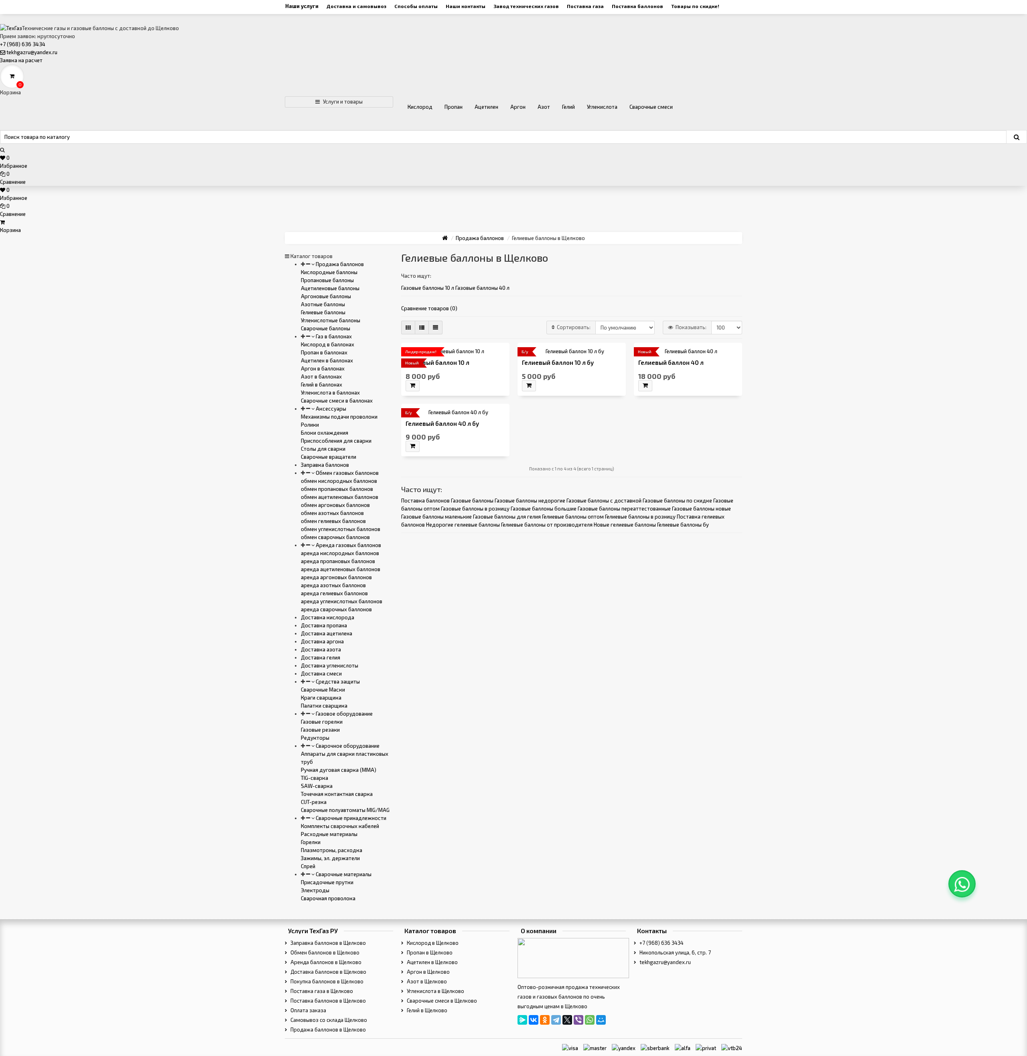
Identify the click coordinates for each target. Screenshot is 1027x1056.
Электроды (315, 890)
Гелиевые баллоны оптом (573, 516)
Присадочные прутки (327, 882)
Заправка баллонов (325, 465)
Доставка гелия (320, 657)
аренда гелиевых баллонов (334, 593)
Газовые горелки (322, 721)
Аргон (518, 107)
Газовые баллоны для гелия (507, 516)
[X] (567, 1020)
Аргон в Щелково (428, 972)
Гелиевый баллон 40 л (671, 362)
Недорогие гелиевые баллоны (463, 524)
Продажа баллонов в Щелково (327, 1029)
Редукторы (315, 738)
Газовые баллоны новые (701, 508)
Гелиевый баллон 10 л (437, 362)
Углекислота (602, 107)
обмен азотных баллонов (332, 513)
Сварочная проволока (328, 898)
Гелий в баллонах (321, 384)
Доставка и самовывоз (356, 6)
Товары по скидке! (695, 6)
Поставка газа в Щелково (321, 991)
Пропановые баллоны (327, 280)
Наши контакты (465, 6)
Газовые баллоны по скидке (677, 500)
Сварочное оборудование (347, 746)
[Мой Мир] (601, 1020)
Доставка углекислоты (329, 665)
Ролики (310, 424)
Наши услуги (302, 6)
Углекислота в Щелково (435, 991)
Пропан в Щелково (429, 952)
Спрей (308, 866)
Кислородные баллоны (329, 272)
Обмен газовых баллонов (347, 473)
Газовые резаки (320, 729)
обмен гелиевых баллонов (333, 521)
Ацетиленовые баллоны (330, 288)
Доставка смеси (321, 673)
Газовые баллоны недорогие (530, 500)
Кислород (420, 107)
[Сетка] (408, 327)
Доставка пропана (324, 625)
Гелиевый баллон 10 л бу (558, 362)
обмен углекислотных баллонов (340, 529)
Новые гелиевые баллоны (625, 524)
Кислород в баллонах (327, 344)
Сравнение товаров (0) (429, 308)
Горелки (311, 842)
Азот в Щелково (426, 981)
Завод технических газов (526, 6)
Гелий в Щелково (426, 1010)
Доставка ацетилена (326, 633)
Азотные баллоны (323, 304)
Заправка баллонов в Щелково (327, 943)
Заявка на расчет (21, 60)
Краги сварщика (321, 697)
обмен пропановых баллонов (337, 489)
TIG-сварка (314, 778)
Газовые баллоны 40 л (482, 288)
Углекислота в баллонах (330, 392)
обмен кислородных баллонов (339, 481)
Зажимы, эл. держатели (330, 858)
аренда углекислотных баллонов (341, 601)
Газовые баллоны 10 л (427, 288)
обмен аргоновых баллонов (335, 505)
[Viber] (578, 1020)
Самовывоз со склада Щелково (328, 1020)
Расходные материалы (329, 834)
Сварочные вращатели (328, 457)
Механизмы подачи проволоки (339, 416)
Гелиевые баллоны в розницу (640, 516)
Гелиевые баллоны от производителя (547, 524)
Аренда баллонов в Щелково (325, 962)
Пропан (453, 107)
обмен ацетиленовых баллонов (339, 497)
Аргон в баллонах (323, 368)
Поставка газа (585, 6)
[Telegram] (556, 1020)
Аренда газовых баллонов (348, 545)
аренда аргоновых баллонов (336, 577)
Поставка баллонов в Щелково (327, 1000)
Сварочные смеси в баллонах (337, 400)
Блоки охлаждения (324, 432)
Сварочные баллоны (325, 328)
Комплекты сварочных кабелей (340, 826)
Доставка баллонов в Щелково (327, 972)
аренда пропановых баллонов (338, 561)
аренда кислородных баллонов (340, 553)
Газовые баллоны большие (543, 508)
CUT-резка (314, 802)
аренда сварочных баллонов (336, 609)
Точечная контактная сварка (337, 794)
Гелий (568, 107)
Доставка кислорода (327, 617)
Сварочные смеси (651, 107)
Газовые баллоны (472, 500)
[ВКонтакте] (533, 1020)
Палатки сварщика (324, 705)
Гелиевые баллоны (323, 312)
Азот (544, 107)
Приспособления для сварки (336, 440)
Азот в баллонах (321, 376)
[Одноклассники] (545, 1020)
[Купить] (413, 385)
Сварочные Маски (323, 689)
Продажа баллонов (339, 264)
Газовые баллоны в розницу (475, 508)
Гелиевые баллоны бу (683, 524)
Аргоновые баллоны (326, 296)
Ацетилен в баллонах (327, 360)
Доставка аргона (322, 641)
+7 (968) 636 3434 (22, 44)
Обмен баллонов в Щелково (324, 952)
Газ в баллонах (333, 336)
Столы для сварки (323, 449)
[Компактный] (435, 327)
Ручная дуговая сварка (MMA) (338, 770)
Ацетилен (486, 107)
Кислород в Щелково (432, 943)
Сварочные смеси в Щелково (441, 1000)
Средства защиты (337, 681)
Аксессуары (330, 408)
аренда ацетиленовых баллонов (340, 569)
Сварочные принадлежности (350, 818)
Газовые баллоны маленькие (436, 516)
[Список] (422, 327)
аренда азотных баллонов (333, 585)
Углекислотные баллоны (330, 320)
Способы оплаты (416, 6)
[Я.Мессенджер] (522, 1020)
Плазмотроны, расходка (331, 850)
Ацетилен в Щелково (432, 962)
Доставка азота (321, 649)
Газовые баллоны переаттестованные (624, 508)
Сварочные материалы (343, 874)
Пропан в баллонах (324, 352)
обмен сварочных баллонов (335, 537)
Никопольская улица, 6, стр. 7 (674, 952)
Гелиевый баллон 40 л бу (442, 423)
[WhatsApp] (590, 1020)
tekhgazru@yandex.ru (31, 52)
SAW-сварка (317, 786)
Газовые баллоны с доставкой (603, 500)
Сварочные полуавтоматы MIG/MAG (345, 810)
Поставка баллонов (637, 6)
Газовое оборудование (344, 713)
